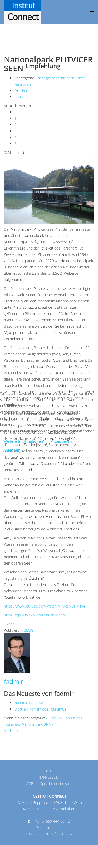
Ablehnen (11, 450)
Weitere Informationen (23, 441)
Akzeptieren (61, 441)
